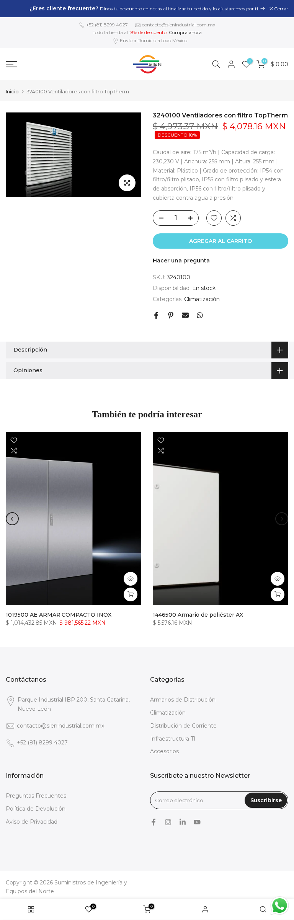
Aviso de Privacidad (31, 821)
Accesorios (164, 751)
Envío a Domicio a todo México (153, 40)
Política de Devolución (35, 808)
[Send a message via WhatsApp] (279, 905)
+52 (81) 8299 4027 (107, 25)
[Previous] (12, 518)
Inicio (12, 91)
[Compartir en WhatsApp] (199, 315)
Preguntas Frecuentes (36, 795)
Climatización (202, 299)
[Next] (281, 518)
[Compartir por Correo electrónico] (185, 315)
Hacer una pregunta (181, 260)
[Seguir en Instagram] (168, 822)
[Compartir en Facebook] (156, 315)
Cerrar (16, 9)
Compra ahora (185, 32)
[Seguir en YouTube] (197, 822)
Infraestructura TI (173, 738)
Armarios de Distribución (183, 699)
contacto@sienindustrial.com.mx (178, 25)
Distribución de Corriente (183, 725)
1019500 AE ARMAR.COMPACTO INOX (58, 614)
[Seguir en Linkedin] (182, 822)
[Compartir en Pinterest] (170, 315)
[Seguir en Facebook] (153, 822)
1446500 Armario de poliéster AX (198, 614)
